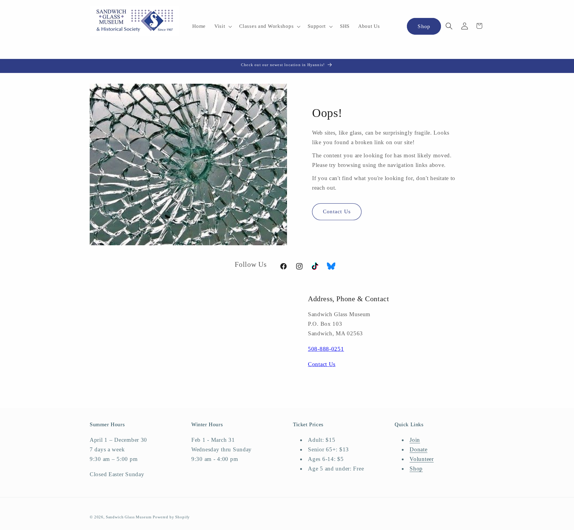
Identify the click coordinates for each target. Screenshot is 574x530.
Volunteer (421, 459)
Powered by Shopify (171, 517)
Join (415, 440)
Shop (424, 26)
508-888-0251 (326, 349)
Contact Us (337, 211)
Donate (418, 449)
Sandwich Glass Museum (129, 517)
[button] (222, 26)
